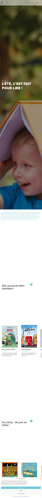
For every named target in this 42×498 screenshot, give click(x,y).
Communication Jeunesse (3, 2)
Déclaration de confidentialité (24, 496)
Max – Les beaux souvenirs (8, 349)
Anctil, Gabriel (24, 350)
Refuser (21, 490)
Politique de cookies (16, 496)
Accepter (21, 487)
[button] (40, 478)
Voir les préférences (21, 493)
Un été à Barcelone (26, 349)
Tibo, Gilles (4, 350)
